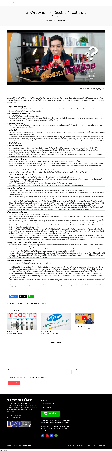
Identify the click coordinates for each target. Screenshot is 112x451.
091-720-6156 (47, 407)
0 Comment (62, 20)
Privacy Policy (79, 445)
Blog (75, 3)
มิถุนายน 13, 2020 (51, 20)
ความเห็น (10, 347)
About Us (69, 3)
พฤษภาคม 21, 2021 (12, 331)
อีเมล (42, 369)
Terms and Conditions (90, 445)
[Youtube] (47, 435)
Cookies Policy (70, 445)
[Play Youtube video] (56, 57)
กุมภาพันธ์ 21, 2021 (80, 327)
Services (62, 3)
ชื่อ (9, 369)
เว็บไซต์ (75, 369)
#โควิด (44, 303)
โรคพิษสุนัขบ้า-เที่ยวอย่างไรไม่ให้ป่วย (84, 329)
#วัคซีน (20, 303)
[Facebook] (42, 435)
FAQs (80, 3)
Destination (54, 3)
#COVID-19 (12, 303)
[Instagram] (51, 435)
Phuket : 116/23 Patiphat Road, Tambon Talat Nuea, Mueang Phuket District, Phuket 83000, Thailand (55, 429)
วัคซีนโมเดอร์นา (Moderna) (14, 334)
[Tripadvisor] (56, 435)
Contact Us (95, 3)
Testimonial (87, 3)
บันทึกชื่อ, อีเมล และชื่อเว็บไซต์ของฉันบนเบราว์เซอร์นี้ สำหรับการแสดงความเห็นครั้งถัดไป (29, 377)
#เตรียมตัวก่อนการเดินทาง (32, 303)
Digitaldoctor (29, 445)
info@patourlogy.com (49, 403)
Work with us (101, 445)
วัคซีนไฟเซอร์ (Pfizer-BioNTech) (50, 334)
